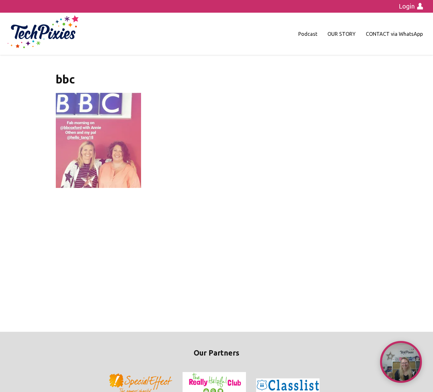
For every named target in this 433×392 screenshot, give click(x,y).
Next (319, 385)
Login (407, 6)
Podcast (307, 34)
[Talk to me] (401, 362)
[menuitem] (307, 34)
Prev (114, 385)
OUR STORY (341, 34)
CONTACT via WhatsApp (394, 34)
